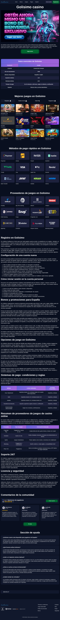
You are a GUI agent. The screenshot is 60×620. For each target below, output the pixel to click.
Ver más (30, 523)
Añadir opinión (52, 500)
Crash (36, 100)
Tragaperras (51, 100)
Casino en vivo (21, 100)
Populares (7, 100)
